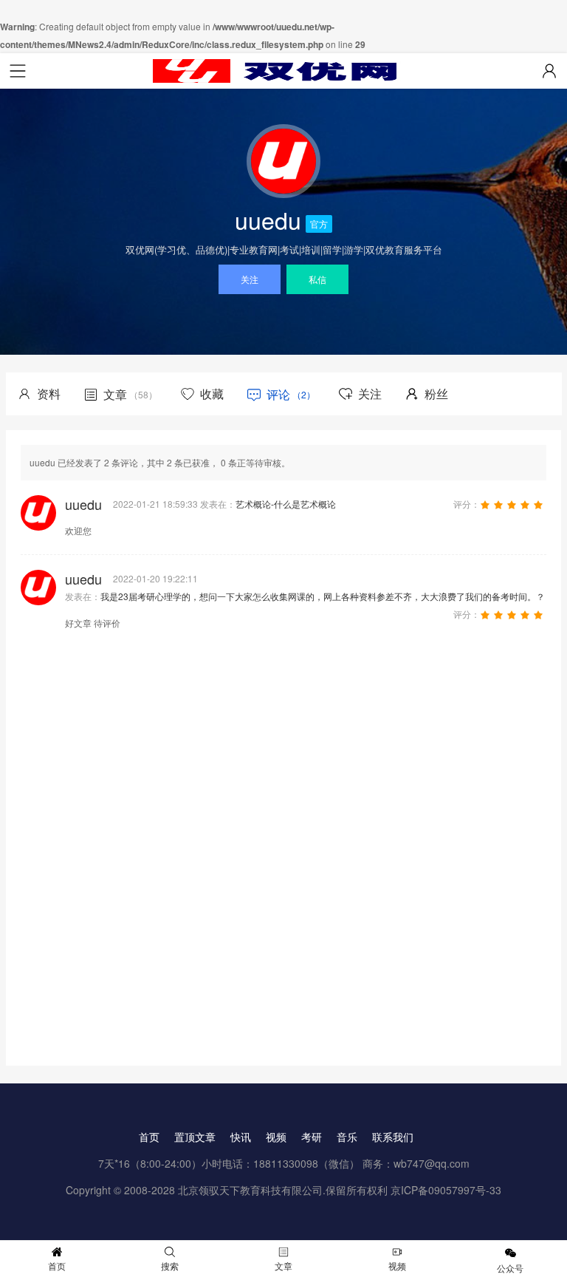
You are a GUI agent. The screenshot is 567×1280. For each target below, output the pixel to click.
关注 (249, 279)
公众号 (510, 1268)
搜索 (170, 1265)
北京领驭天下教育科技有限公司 (250, 1189)
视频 (276, 1136)
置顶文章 (195, 1136)
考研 (311, 1136)
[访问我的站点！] (283, 161)
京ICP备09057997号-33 (446, 1189)
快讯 (240, 1136)
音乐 (347, 1136)
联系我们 (392, 1136)
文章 (283, 1265)
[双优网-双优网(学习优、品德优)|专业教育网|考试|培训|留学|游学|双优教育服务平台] (283, 71)
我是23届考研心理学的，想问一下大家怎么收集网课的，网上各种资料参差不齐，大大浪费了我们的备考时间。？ (322, 596)
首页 (149, 1136)
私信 (317, 279)
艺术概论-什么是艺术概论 (286, 503)
